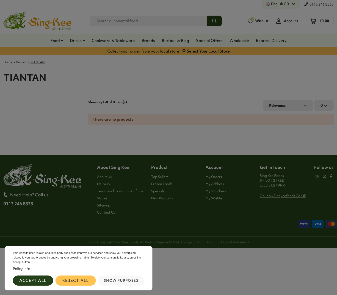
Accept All (33, 280)
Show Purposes (121, 280)
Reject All (75, 280)
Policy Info (21, 268)
